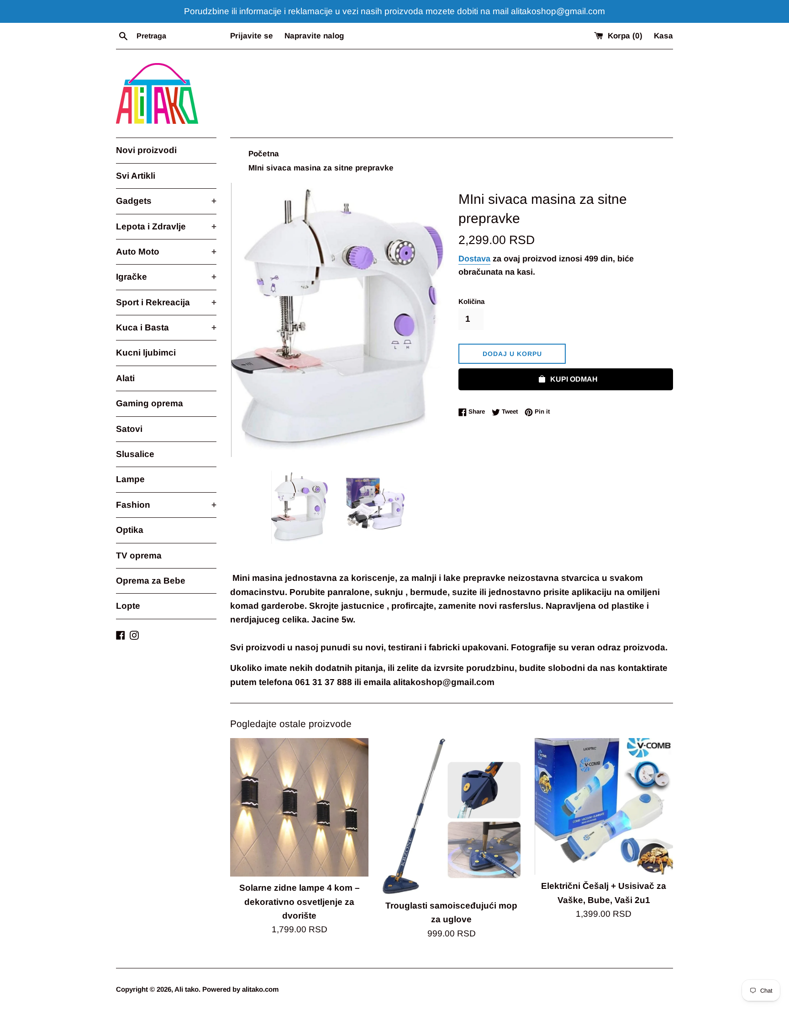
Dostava (474, 258)
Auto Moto (166, 251)
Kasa (663, 36)
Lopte (128, 606)
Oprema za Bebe (150, 580)
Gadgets (166, 201)
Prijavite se (251, 36)
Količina (471, 301)
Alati (125, 378)
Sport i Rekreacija (166, 302)
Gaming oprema (149, 403)
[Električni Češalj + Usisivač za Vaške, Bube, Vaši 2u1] (604, 806)
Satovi (129, 429)
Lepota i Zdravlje (166, 226)
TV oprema (139, 555)
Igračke (166, 277)
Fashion (166, 505)
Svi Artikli (135, 176)
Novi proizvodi (146, 150)
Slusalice (135, 454)
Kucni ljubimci (146, 352)
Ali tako (186, 989)
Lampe (130, 479)
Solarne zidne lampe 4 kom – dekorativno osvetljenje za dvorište (299, 901)
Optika (129, 530)
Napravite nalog (314, 36)
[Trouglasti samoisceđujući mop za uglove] (451, 816)
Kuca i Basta (166, 327)
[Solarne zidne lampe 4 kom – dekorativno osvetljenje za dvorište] (299, 807)
